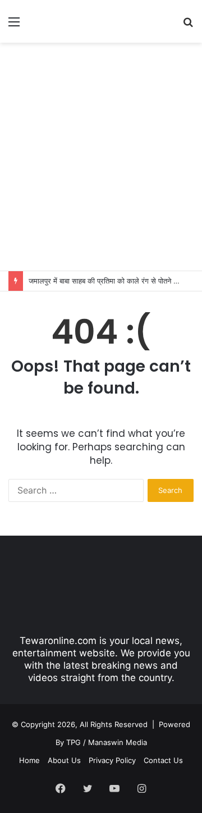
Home (29, 760)
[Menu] (14, 25)
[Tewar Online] (73, 21)
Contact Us (163, 760)
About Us (64, 760)
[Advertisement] (101, 155)
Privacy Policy (112, 760)
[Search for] (188, 25)
